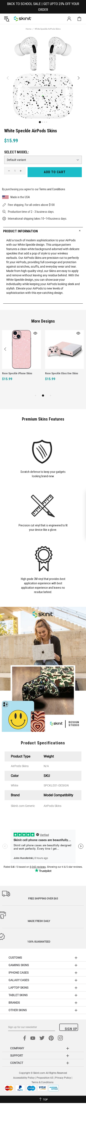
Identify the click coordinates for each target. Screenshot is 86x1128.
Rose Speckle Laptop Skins (68, 373)
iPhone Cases (19, 972)
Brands (14, 1002)
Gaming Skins (19, 965)
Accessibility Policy (24, 1077)
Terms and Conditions (52, 189)
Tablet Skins (18, 995)
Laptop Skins (18, 987)
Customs (15, 957)
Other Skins (18, 1010)
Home (28, 29)
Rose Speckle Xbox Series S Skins (29, 373)
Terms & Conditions (42, 1082)
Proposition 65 (45, 1077)
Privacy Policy (63, 1077)
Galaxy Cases (19, 980)
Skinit (22, 19)
